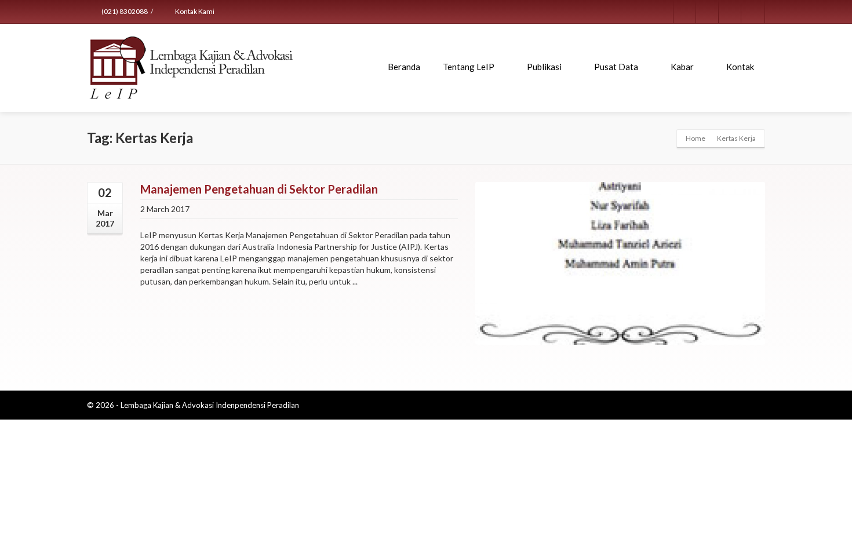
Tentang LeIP (468, 66)
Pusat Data (616, 66)
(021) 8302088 (124, 11)
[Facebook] (685, 11)
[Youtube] (752, 11)
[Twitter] (707, 11)
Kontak (740, 66)
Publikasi (544, 66)
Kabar (682, 66)
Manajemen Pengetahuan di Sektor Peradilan (259, 189)
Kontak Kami (194, 11)
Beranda (404, 66)
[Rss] (730, 11)
